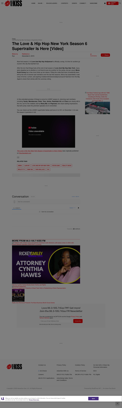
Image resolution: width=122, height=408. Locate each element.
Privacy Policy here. (34, 400)
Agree (93, 398)
